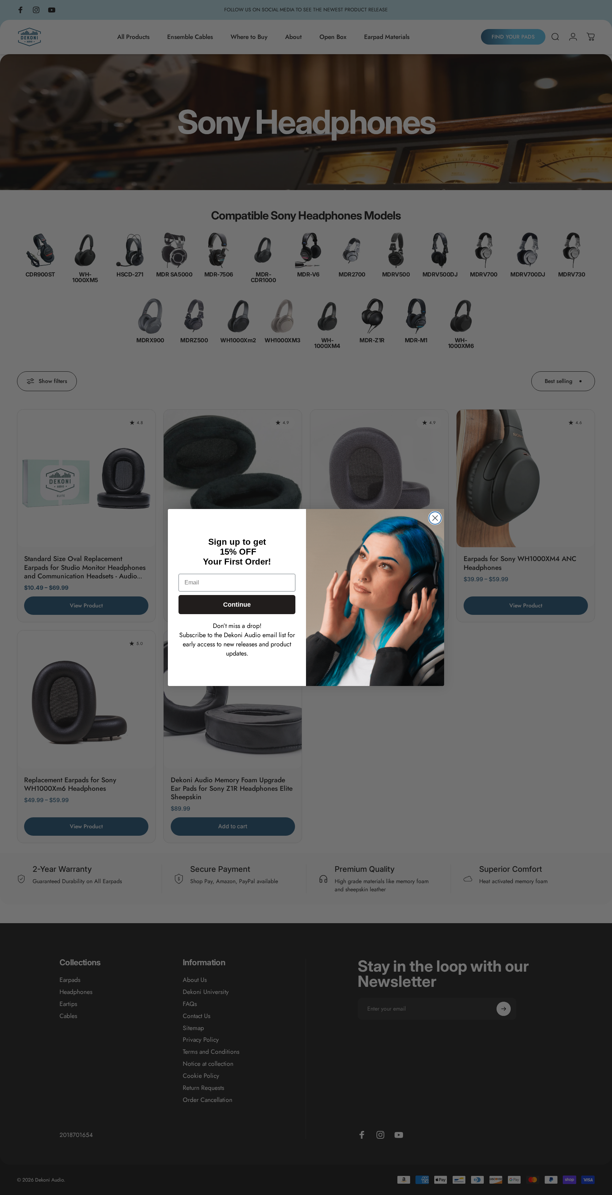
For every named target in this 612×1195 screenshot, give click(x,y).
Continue (237, 604)
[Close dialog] (435, 518)
